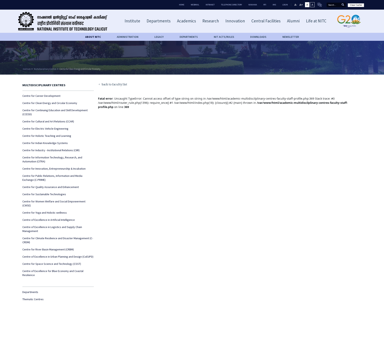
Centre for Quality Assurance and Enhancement (50, 187)
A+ (301, 5)
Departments (30, 292)
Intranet (210, 4)
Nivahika (252, 4)
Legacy (159, 36)
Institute (27, 69)
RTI (264, 4)
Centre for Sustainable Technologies (44, 194)
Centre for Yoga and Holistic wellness (44, 212)
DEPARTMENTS (189, 36)
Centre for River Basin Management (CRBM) (48, 249)
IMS (274, 4)
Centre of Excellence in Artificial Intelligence (48, 220)
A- (295, 5)
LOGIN (285, 4)
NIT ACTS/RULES (224, 36)
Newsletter (290, 36)
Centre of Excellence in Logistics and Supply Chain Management (52, 229)
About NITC (93, 36)
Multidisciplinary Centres (45, 69)
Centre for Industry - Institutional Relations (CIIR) (51, 150)
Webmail (195, 4)
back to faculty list (112, 85)
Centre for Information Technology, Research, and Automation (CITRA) (52, 159)
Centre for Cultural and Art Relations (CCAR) (48, 121)
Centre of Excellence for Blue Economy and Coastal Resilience (52, 273)
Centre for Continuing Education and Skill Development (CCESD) (55, 112)
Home (181, 4)
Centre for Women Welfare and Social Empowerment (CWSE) (53, 203)
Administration (127, 36)
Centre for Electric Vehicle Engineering (45, 128)
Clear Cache (356, 5)
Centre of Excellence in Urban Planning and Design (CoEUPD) (57, 256)
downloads (258, 36)
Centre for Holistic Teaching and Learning (46, 136)
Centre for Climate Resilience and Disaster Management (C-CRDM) (57, 240)
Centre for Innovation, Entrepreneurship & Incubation (54, 168)
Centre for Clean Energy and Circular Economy (80, 69)
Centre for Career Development (41, 96)
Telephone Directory (231, 4)
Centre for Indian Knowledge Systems (45, 143)
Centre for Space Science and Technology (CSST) (51, 264)
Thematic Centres (33, 299)
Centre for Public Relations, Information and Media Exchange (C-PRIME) (52, 178)
